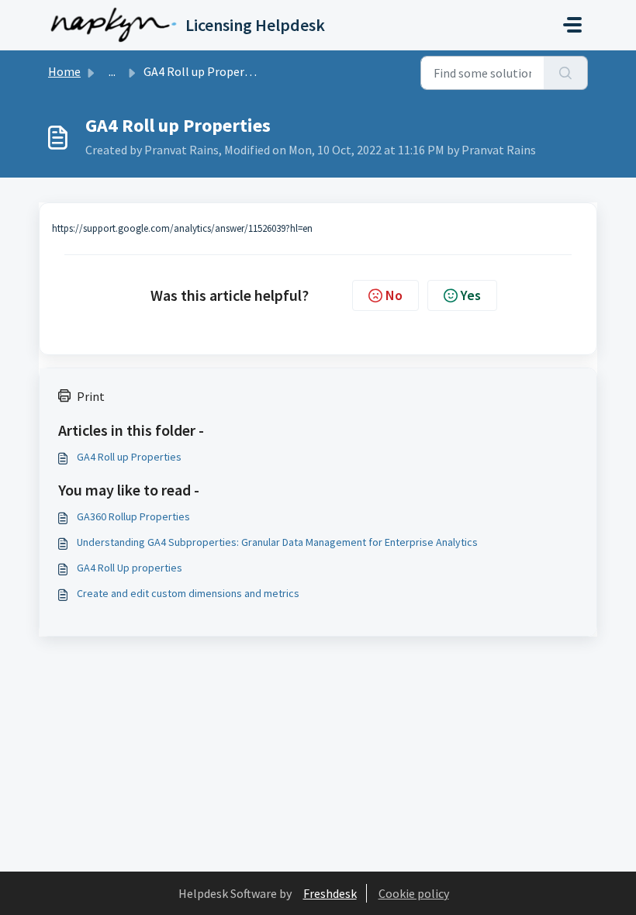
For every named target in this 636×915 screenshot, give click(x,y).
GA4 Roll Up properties (129, 568)
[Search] (566, 73)
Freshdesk (330, 893)
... (112, 71)
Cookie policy (413, 893)
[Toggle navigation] (572, 25)
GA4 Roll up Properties (129, 457)
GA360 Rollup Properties (133, 516)
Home (64, 71)
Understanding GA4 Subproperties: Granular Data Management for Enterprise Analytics (277, 542)
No (394, 295)
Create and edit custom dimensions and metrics (188, 593)
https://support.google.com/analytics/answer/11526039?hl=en (182, 228)
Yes (471, 295)
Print (91, 396)
